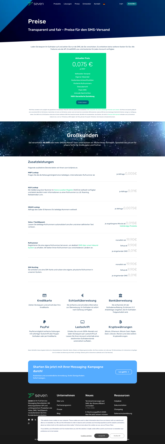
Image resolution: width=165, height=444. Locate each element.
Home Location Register (63, 190)
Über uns (60, 401)
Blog (58, 413)
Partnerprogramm (64, 405)
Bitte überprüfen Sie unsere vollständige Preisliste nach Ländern (103, 109)
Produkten (45, 408)
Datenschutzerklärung (123, 413)
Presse (59, 409)
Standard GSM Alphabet (114, 114)
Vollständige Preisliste (128, 226)
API (42, 406)
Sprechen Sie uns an (124, 142)
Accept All (102, 436)
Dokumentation (120, 405)
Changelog (118, 409)
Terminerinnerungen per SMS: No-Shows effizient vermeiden (95, 403)
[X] (35, 420)
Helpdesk (117, 401)
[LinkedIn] (32, 420)
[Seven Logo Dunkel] (36, 4)
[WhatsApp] (29, 423)
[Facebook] (29, 420)
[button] (62, 4)
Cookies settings (86, 436)
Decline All (117, 436)
